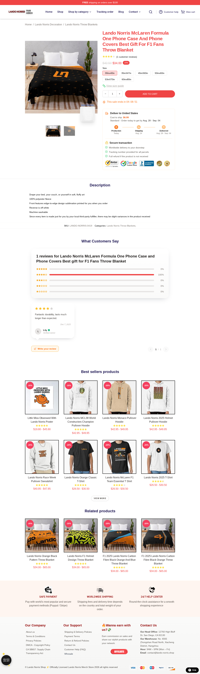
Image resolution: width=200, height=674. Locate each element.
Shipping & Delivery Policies (78, 632)
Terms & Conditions (35, 636)
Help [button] (194, 670)
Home (28, 24)
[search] (151, 12)
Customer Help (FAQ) (75, 649)
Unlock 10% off (6, 660)
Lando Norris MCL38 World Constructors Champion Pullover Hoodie (80, 422)
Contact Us (69, 645)
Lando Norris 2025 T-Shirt (158, 477)
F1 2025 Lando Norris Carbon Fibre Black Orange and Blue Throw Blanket (119, 560)
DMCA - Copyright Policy (38, 645)
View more (100, 498)
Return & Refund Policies (76, 640)
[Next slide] (92, 77)
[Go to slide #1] (53, 131)
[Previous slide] (30, 77)
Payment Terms (72, 636)
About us (30, 632)
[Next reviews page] (166, 349)
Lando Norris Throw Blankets (81, 24)
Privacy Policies (33, 640)
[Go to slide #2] (69, 131)
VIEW (42, 411)
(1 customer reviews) (126, 57)
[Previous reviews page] (150, 349)
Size (104, 68)
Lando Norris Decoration (48, 24)
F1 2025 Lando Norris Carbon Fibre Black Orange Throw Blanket (158, 560)
